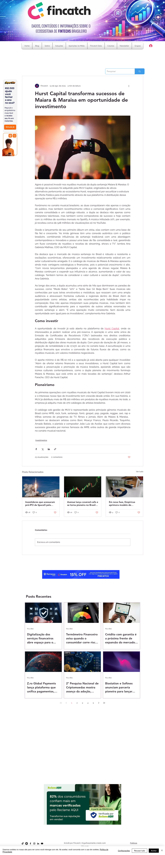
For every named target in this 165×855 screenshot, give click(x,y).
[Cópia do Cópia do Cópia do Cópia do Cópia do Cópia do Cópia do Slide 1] (91, 825)
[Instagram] (34, 843)
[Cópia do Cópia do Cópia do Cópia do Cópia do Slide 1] (87, 825)
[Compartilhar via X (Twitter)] (42, 449)
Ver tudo (139, 471)
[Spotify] (26, 843)
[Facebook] (30, 843)
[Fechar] (161, 850)
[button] (111, 46)
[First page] (61, 703)
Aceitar (154, 850)
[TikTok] (22, 843)
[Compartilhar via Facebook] (36, 449)
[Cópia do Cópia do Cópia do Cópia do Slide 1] (84, 825)
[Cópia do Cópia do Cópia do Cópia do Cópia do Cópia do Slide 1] (89, 825)
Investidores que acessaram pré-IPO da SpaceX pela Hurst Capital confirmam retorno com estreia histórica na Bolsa (40, 503)
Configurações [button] (124, 850)
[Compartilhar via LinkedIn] (49, 449)
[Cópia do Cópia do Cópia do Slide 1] (82, 825)
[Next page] (98, 703)
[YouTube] (42, 843)
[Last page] (104, 703)
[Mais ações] (128, 85)
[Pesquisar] (139, 71)
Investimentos (41, 440)
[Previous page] (66, 703)
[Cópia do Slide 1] (75, 825)
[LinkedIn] (38, 843)
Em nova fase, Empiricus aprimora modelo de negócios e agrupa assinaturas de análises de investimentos (123, 503)
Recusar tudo (139, 850)
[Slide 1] (73, 825)
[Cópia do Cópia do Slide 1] (80, 825)
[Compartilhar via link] (55, 449)
